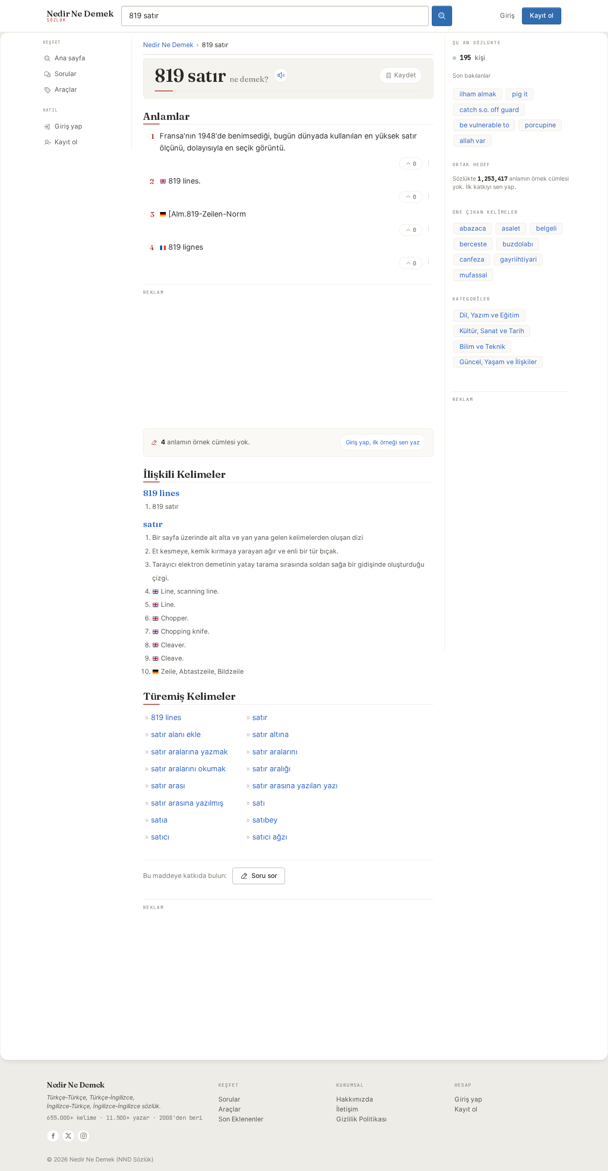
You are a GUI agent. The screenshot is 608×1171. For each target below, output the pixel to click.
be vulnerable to (484, 125)
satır (153, 524)
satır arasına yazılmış (187, 803)
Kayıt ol (541, 15)
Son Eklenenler (240, 1119)
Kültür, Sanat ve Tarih (492, 331)
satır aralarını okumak (188, 768)
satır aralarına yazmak (189, 751)
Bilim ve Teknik (482, 347)
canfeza (472, 259)
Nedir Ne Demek (168, 45)
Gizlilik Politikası (361, 1119)
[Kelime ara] (442, 16)
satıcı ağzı (269, 836)
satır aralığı (271, 768)
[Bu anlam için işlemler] (428, 163)
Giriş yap (468, 1099)
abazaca (473, 228)
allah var (473, 141)
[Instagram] (83, 1136)
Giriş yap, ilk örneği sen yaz (383, 442)
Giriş (507, 15)
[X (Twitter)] (68, 1136)
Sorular (229, 1099)
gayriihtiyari (518, 259)
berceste (473, 244)
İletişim (347, 1109)
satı (258, 803)
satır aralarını (274, 751)
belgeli (546, 228)
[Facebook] (53, 1136)
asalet (511, 228)
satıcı (160, 836)
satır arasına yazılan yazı (295, 785)
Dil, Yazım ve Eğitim (489, 315)
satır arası (168, 785)
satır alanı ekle (176, 734)
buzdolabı (518, 244)
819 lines (161, 493)
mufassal (473, 275)
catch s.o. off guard (489, 110)
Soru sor (264, 876)
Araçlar (229, 1109)
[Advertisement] (288, 355)
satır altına (270, 734)
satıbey (265, 820)
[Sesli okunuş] (281, 75)
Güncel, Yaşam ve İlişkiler (498, 362)
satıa (159, 820)
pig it (520, 94)
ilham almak (478, 94)
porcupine (540, 125)
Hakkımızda (354, 1099)
